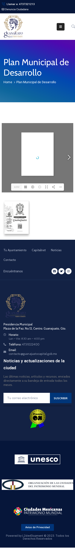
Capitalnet (39, 250)
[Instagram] (68, 271)
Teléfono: (24, 344)
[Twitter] (61, 271)
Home (7, 82)
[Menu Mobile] (61, 27)
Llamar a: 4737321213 (21, 4)
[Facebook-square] (54, 271)
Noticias (56, 250)
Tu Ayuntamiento (15, 250)
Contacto (9, 260)
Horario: (14, 334)
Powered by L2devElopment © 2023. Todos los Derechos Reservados (37, 537)
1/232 (16, 187)
